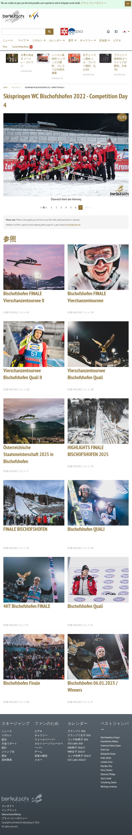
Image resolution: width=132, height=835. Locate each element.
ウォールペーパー (45, 739)
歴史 (4, 755)
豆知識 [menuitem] (103, 40)
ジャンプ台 (8, 751)
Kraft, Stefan (106, 757)
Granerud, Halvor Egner (111, 745)
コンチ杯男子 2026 (78, 739)
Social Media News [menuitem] (22, 46)
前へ (45, 207)
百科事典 (7, 759)
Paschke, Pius (106, 766)
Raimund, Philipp (108, 774)
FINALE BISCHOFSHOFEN (25, 529)
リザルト (7, 735)
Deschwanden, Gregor (110, 737)
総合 (4, 739)
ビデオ (38, 731)
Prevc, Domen (107, 770)
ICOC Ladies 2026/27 (77, 759)
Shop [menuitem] (5, 46)
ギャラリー (16, 87)
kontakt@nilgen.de (73, 224)
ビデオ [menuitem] (117, 40)
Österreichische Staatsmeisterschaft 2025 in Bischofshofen (28, 454)
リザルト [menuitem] (37, 40)
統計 (4, 747)
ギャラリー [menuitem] (86, 40)
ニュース (7, 731)
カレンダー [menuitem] (55, 40)
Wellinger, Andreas (109, 786)
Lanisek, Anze (107, 761)
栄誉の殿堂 (41, 755)
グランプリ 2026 (76, 731)
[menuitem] (108, 31)
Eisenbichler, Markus (109, 741)
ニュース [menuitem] (8, 40)
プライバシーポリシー (94, 2)
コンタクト (8, 805)
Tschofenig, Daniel (109, 782)
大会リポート (9, 743)
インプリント (9, 810)
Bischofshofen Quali (85, 606)
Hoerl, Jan (105, 749)
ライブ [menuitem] (22, 40)
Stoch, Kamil (106, 778)
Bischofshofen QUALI (86, 529)
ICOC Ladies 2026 (75, 743)
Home (5, 87)
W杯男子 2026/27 (76, 747)
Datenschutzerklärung (11, 814)
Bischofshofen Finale (21, 683)
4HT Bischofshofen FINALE (26, 606)
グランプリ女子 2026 (79, 735)
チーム (38, 751)
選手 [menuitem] (70, 40)
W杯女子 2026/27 (76, 751)
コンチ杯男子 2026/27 (79, 755)
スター (38, 759)
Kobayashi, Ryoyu (108, 753)
